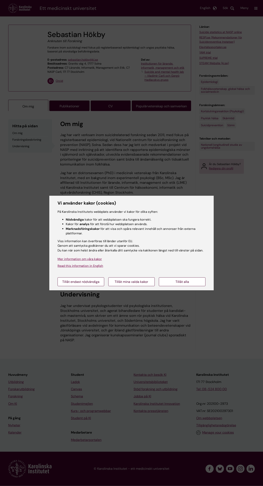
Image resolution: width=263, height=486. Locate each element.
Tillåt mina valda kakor (131, 282)
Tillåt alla (182, 282)
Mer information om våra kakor (80, 259)
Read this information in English (80, 266)
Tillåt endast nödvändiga (80, 282)
